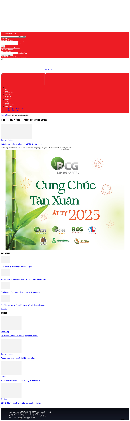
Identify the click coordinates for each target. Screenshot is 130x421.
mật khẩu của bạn (23, 44)
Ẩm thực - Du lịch (6, 140)
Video (6, 89)
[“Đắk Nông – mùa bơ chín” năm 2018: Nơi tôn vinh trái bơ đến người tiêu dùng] (16, 138)
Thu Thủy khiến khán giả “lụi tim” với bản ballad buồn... (23, 305)
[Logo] (23, 84)
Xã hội (6, 101)
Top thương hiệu (9, 92)
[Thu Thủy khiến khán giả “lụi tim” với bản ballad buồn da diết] (5, 301)
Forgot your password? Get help (10, 48)
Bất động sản (8, 96)
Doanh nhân (8, 94)
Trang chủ (4, 115)
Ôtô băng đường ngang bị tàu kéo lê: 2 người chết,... (21, 292)
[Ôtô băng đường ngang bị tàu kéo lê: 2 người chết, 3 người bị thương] (5, 288)
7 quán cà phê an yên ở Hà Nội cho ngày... (18, 358)
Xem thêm (4, 309)
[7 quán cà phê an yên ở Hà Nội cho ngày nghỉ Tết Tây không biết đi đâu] (11, 352)
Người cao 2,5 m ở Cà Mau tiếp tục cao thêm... (19, 335)
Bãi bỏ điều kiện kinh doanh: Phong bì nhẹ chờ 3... (21, 380)
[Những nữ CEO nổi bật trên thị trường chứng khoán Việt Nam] (5, 275)
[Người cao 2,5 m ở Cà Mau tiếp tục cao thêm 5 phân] (11, 330)
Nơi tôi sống (8, 98)
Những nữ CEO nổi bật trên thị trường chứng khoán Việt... (24, 279)
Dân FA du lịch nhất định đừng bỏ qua (16, 266)
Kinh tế (6, 91)
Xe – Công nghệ (13, 110)
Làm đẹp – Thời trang (15, 108)
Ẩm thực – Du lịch (9, 104)
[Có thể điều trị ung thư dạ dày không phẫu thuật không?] (11, 397)
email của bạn (22, 53)
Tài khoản (21, 42)
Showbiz (7, 99)
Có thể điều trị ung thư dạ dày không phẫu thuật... (21, 403)
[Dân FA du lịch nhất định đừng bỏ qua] (5, 262)
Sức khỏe (7, 103)
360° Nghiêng (8, 106)
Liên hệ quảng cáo (10, 33)
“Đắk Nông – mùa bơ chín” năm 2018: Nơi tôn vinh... (21, 144)
